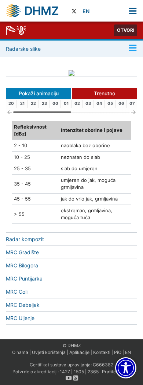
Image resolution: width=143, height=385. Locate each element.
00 (55, 103)
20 (11, 103)
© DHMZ (71, 345)
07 (132, 103)
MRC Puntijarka (24, 278)
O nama (20, 352)
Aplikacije (79, 352)
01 (66, 103)
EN (85, 11)
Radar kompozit (25, 239)
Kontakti (101, 352)
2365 (93, 371)
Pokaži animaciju (39, 93)
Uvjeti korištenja (49, 352)
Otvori (125, 30)
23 (44, 103)
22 (33, 103)
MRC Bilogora (22, 265)
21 (22, 103)
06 (121, 103)
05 (110, 103)
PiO (117, 352)
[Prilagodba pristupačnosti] (125, 367)
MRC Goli (16, 292)
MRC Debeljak (23, 305)
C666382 (103, 364)
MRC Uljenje (20, 318)
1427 (65, 371)
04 (99, 103)
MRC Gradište (22, 252)
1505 (79, 371)
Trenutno (104, 93)
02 (77, 103)
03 (88, 103)
